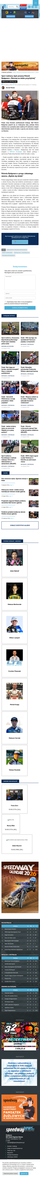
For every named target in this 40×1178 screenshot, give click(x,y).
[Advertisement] (20, 41)
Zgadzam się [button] (24, 1173)
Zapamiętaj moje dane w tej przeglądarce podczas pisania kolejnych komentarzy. (18, 303)
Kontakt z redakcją (12, 1146)
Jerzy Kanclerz (7, 252)
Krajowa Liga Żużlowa (7, 346)
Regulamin (10, 1152)
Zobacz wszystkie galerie (20, 525)
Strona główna (6, 72)
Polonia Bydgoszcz (8, 255)
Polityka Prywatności (12, 1155)
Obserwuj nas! (21, 242)
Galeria (5, 473)
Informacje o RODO (12, 1157)
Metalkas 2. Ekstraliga (9, 81)
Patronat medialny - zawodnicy (12, 541)
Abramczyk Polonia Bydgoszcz (17, 250)
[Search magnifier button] (17, 6)
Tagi (3, 250)
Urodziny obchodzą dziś (10, 781)
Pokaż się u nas (11, 1150)
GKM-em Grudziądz (16, 152)
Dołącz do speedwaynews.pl (14, 1148)
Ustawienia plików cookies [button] (10, 1173)
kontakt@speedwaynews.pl (15, 1142)
